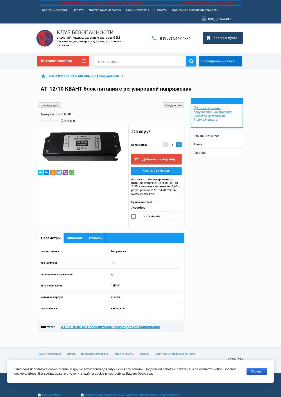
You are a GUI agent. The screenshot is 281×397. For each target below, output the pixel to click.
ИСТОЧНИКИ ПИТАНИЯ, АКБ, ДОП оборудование (84, 76)
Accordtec (138, 207)
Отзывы (96, 238)
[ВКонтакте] (46, 172)
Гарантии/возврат (53, 10)
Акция (197, 144)
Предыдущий (49, 105)
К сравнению (152, 216)
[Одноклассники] (53, 172)
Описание (75, 238)
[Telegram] (59, 172)
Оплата (78, 10)
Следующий (173, 105)
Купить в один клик (156, 170)
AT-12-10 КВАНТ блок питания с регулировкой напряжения (110, 327)
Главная (199, 152)
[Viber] (65, 172)
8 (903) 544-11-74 (175, 38)
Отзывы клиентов (206, 136)
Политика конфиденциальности (195, 10)
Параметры (51, 238)
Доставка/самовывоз (105, 10)
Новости (160, 10)
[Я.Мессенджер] (40, 172)
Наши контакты (137, 10)
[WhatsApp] (71, 172)
